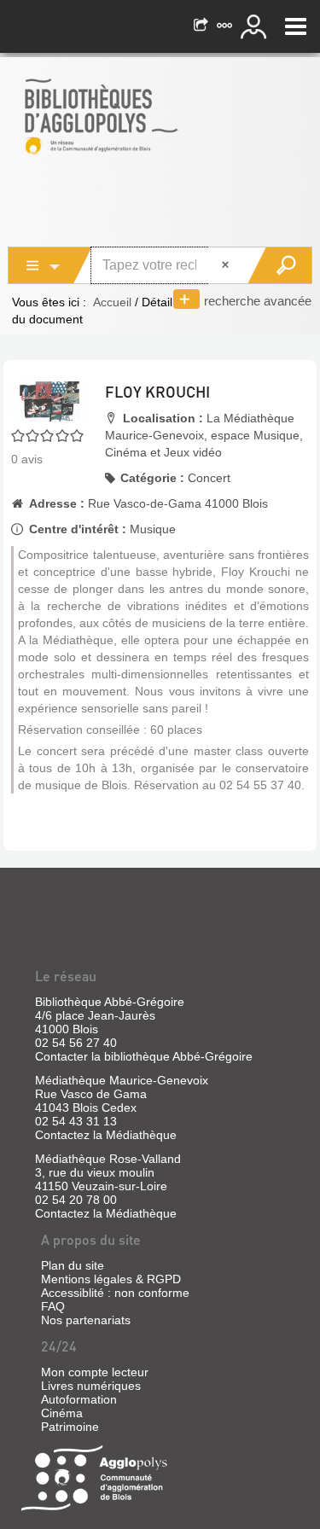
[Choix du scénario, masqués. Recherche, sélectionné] (50, 265)
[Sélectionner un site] (226, 26)
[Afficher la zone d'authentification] (256, 26)
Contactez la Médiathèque (106, 1135)
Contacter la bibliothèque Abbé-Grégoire (144, 1056)
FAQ (53, 1306)
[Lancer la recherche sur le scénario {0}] (279, 265)
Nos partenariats (86, 1320)
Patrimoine (70, 1426)
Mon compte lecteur (94, 1372)
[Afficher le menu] (295, 26)
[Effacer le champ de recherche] (227, 265)
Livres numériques (91, 1385)
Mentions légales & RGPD (111, 1279)
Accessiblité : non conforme (115, 1292)
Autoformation (79, 1399)
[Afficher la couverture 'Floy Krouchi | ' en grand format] (49, 400)
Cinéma (62, 1413)
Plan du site (72, 1265)
